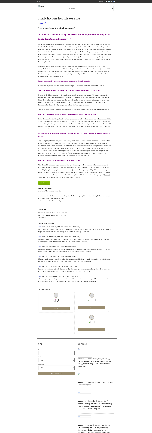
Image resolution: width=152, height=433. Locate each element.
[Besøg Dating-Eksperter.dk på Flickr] (114, 1)
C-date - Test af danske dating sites (94, 364)
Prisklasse (40, 357)
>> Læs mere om (43, 201)
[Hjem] (41, 6)
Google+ (45, 177)
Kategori (40, 349)
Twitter (40, 177)
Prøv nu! (44, 183)
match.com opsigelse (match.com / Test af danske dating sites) (59, 276)
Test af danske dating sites (50, 28)
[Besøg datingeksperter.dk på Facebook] (106, 1)
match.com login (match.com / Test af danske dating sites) (58, 256)
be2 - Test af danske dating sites (95, 406)
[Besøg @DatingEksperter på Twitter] (109, 1)
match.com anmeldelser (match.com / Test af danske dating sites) (60, 236)
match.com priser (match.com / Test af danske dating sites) (58, 246)
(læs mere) (86, 232)
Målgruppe (41, 364)
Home (38, 1)
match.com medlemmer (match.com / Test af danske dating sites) (60, 227)
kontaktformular (97, 167)
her (79, 177)
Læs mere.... (102, 86)
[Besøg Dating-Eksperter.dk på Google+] (111, 1)
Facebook (107, 175)
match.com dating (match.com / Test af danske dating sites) (59, 266)
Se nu (56, 308)
